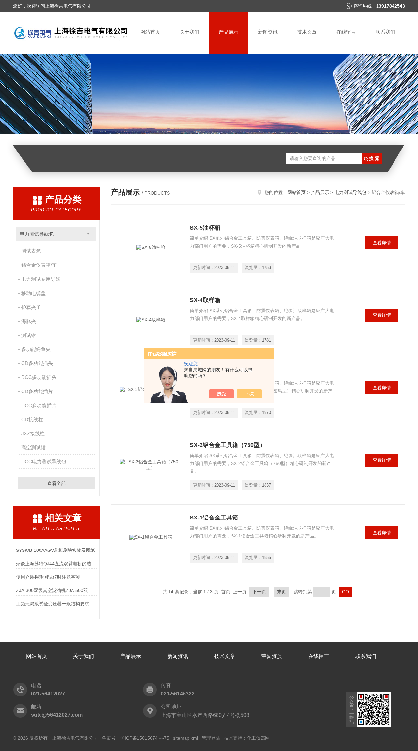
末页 (281, 591)
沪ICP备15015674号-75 (144, 738)
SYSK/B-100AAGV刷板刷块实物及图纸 (55, 550)
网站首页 (150, 32)
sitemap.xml (185, 738)
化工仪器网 (258, 738)
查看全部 (56, 483)
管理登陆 (211, 738)
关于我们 (189, 32)
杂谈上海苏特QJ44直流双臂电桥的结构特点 (56, 563)
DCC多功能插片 (38, 405)
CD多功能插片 (37, 391)
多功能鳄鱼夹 (36, 349)
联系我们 (385, 32)
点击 (88, 234)
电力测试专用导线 (40, 279)
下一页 (259, 591)
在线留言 (346, 32)
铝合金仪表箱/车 (39, 265)
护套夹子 (31, 307)
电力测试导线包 (37, 234)
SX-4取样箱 (205, 300)
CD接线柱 (32, 419)
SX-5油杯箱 (205, 227)
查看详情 (382, 242)
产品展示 (228, 32)
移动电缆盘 (33, 293)
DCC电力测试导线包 (43, 461)
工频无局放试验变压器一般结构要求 (52, 603)
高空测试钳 (33, 447)
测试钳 (28, 335)
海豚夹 (28, 321)
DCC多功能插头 (38, 377)
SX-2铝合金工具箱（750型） (227, 445)
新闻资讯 (268, 32)
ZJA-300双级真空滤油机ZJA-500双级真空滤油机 (56, 590)
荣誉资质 (271, 656)
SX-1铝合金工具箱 (214, 517)
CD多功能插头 (37, 363)
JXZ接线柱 (33, 433)
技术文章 (307, 32)
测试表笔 (31, 251)
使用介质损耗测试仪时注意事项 (48, 577)
